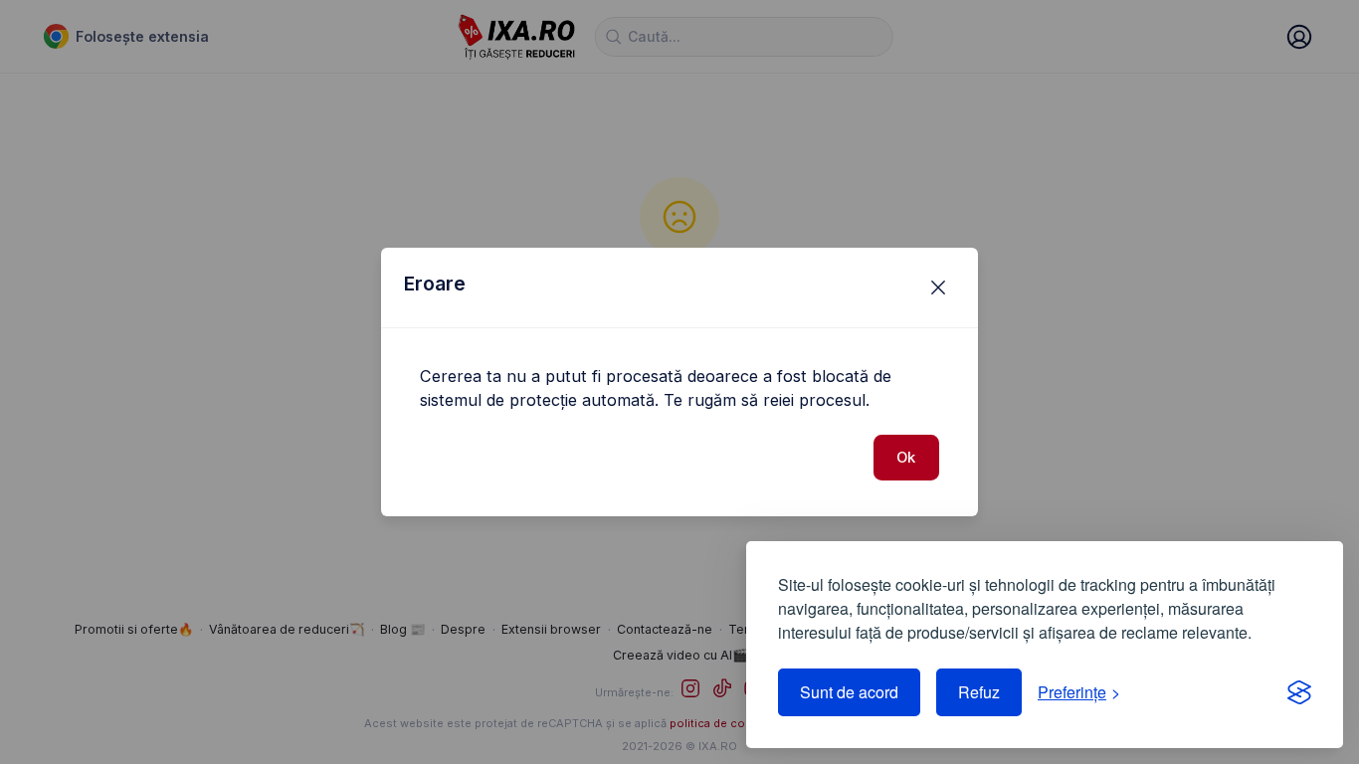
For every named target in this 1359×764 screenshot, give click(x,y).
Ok (905, 458)
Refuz (979, 691)
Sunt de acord (849, 691)
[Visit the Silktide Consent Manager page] (1299, 692)
